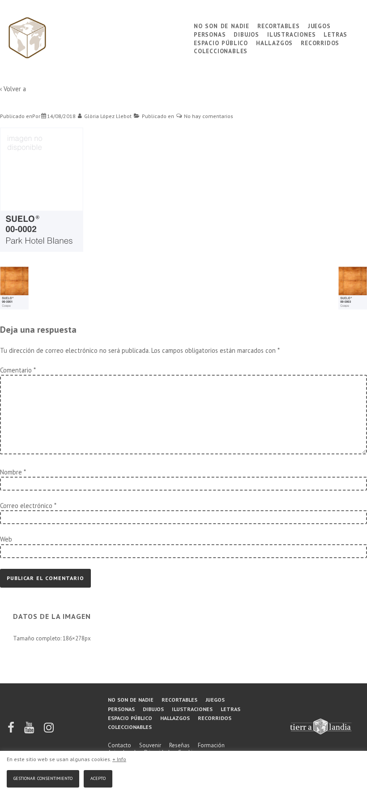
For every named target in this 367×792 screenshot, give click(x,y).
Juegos (319, 25)
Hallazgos (274, 42)
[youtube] (29, 730)
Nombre (11, 472)
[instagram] (49, 730)
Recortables (278, 25)
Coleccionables (221, 50)
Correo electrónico (26, 505)
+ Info (119, 759)
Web (6, 539)
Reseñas (179, 745)
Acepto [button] (98, 777)
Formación (211, 745)
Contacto (119, 745)
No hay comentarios (208, 116)
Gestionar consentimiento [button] (43, 777)
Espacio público (221, 42)
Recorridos (320, 42)
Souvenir (150, 745)
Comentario (17, 370)
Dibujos (246, 34)
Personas (210, 34)
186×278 (74, 638)
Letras (335, 34)
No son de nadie (221, 25)
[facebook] (12, 730)
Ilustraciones (291, 34)
